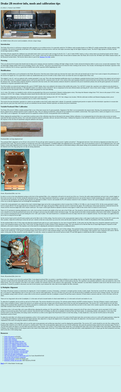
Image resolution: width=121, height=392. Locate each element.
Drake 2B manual (9, 336)
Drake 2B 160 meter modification (13, 354)
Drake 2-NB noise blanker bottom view (15, 343)
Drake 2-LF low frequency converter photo (16, 351)
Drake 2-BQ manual (10, 338)
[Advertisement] (54, 379)
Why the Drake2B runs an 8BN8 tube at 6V (16, 355)
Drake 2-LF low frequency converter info (15, 352)
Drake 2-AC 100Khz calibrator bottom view (16, 346)
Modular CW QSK (45, 57)
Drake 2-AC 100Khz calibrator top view (15, 344)
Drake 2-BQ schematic (10, 340)
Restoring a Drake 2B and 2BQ (13, 360)
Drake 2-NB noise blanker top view (14, 341)
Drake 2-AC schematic (10, 347)
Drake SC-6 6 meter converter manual (15, 349)
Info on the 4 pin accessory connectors (15, 357)
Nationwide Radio (9, 359)
